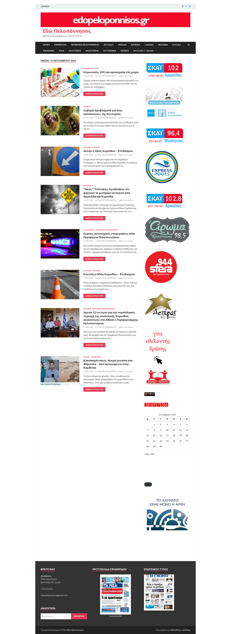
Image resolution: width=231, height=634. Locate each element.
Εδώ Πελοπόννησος (67, 31)
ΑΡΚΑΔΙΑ (122, 45)
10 (167, 430)
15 (154, 435)
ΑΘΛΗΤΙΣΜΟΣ (92, 51)
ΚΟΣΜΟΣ (125, 51)
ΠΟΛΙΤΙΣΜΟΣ (75, 51)
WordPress (176, 630)
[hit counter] (156, 406)
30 (160, 446)
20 (187, 435)
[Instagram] (189, 6)
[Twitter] (186, 6)
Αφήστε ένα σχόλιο (125, 76)
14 (147, 435)
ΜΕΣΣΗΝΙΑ (163, 45)
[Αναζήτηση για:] (64, 616)
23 (160, 441)
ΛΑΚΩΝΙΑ (149, 45)
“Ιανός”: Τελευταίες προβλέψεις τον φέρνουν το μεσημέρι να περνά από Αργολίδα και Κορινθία (106, 192)
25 (174, 441)
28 (147, 446)
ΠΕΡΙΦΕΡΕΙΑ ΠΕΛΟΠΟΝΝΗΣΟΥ (85, 45)
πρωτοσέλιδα (115, 616)
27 (187, 441)
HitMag (187, 630)
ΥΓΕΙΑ (61, 51)
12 (180, 430)
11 (174, 430)
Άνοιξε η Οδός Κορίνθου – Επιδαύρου (108, 150)
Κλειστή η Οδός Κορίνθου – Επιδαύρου (109, 274)
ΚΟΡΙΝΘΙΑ (135, 45)
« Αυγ (146, 454)
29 (154, 446)
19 (180, 435)
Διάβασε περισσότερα (94, 94)
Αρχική (46, 45)
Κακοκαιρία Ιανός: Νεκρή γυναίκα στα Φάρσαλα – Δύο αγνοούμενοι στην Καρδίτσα (107, 364)
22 (154, 441)
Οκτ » (153, 454)
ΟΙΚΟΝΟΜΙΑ (48, 51)
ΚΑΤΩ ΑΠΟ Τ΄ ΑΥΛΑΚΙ (143, 51)
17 (167, 435)
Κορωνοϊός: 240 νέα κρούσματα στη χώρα (110, 72)
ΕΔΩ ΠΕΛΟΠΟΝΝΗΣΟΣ (107, 76)
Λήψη (148, 484)
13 (187, 430)
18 (174, 435)
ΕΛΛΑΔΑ (176, 45)
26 (180, 441)
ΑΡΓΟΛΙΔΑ (108, 45)
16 (160, 435)
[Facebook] (183, 6)
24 (167, 441)
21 (147, 441)
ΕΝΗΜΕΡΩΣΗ (60, 45)
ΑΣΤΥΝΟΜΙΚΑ (109, 51)
